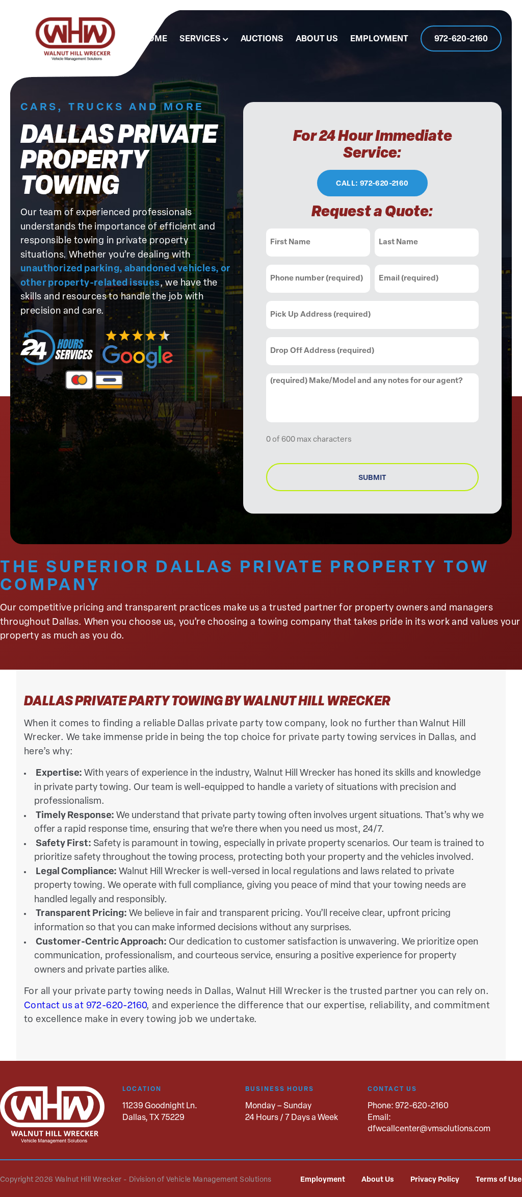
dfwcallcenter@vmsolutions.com (429, 1129)
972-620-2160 (461, 39)
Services (200, 39)
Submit (372, 478)
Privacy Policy (434, 1180)
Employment (379, 39)
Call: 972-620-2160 (372, 184)
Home (154, 39)
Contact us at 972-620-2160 (85, 1006)
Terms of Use (498, 1180)
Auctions (262, 39)
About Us (317, 39)
